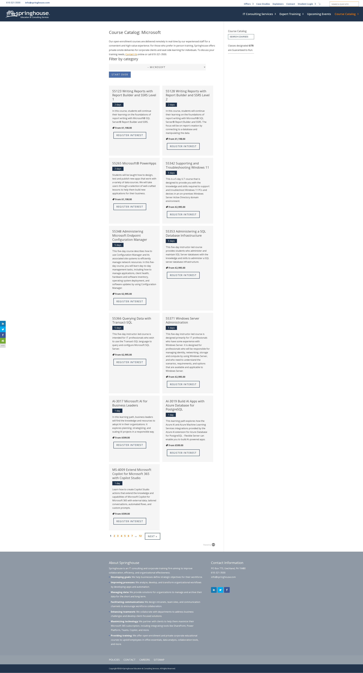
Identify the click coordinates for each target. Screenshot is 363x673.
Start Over (120, 74)
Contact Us (131, 54)
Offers (247, 4)
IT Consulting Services (258, 14)
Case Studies (263, 4)
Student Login (305, 4)
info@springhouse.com (223, 577)
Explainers (278, 4)
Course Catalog (345, 14)
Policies (114, 659)
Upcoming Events (319, 14)
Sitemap (159, 659)
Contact (290, 4)
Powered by (207, 545)
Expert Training (290, 14)
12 (140, 535)
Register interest (129, 135)
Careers (144, 659)
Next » (152, 536)
